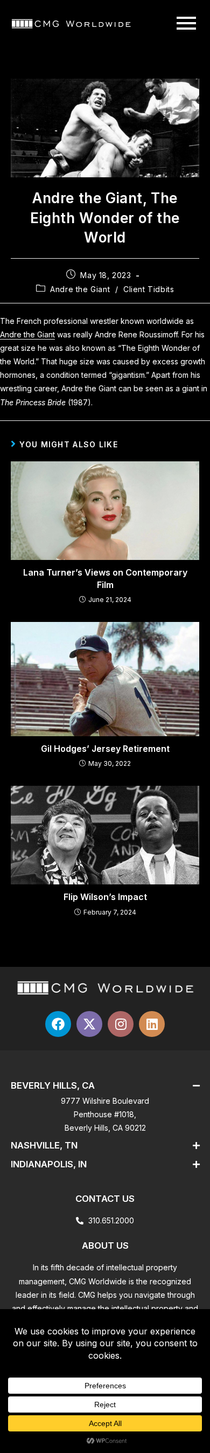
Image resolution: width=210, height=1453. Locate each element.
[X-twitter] (89, 1024)
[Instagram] (121, 1024)
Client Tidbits (148, 289)
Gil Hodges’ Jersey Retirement (105, 748)
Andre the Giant (80, 289)
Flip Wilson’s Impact (105, 896)
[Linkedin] (152, 1024)
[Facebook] (58, 1024)
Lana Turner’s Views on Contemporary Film (105, 578)
